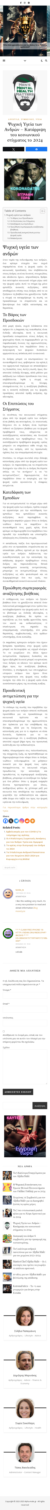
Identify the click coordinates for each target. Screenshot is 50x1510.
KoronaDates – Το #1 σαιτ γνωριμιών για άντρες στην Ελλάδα (27, 1289)
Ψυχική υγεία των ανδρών (18, 215)
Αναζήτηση (40, 1105)
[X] (10, 820)
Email (6, 1003)
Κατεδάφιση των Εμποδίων (21, 224)
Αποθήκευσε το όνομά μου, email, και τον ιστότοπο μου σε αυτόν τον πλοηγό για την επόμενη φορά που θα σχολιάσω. (24, 1038)
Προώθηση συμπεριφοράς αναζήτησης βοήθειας (26, 228)
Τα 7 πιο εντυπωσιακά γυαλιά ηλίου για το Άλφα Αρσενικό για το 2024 (29, 1213)
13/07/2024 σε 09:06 (23, 893)
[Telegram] (16, 820)
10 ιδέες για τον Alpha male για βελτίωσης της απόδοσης (29, 1276)
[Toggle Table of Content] (41, 211)
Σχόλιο (6, 1047)
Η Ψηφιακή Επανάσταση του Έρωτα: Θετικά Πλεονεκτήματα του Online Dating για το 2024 (29, 1188)
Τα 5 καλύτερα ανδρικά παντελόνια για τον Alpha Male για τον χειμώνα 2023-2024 (29, 1252)
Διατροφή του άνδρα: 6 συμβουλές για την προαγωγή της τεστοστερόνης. (29, 1239)
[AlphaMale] (25, 26)
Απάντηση (21, 896)
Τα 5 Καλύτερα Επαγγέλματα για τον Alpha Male (29, 1174)
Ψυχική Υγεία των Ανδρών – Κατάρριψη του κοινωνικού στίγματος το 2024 (27, 1226)
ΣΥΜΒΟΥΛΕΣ (27, 119)
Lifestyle (13, 119)
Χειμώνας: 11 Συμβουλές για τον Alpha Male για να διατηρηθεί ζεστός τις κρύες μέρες (29, 1201)
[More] (32, 820)
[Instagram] (21, 820)
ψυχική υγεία (10, 867)
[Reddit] (27, 820)
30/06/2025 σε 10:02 (23, 944)
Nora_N (20, 889)
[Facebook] (5, 820)
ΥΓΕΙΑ (39, 119)
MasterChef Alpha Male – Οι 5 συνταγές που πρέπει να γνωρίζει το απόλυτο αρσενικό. (29, 1265)
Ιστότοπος (8, 1017)
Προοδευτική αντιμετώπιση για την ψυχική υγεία (25, 234)
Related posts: (16, 238)
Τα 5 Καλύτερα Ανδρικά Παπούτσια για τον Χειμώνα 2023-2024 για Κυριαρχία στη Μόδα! (25, 855)
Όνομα (7, 989)
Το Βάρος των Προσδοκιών (21, 218)
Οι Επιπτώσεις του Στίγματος (22, 221)
